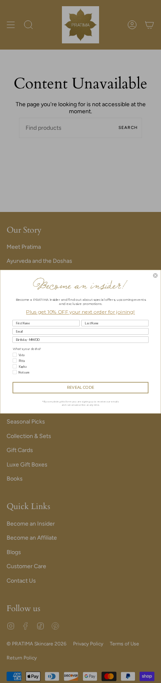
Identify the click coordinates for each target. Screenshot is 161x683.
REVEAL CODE (81, 387)
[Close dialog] (155, 275)
